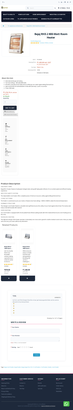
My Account (59, 383)
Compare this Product (11, 114)
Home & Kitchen (23, 14)
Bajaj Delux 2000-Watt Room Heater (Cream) (27, 249)
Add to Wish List (10, 111)
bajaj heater (17, 367)
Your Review (16, 335)
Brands (40, 383)
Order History (59, 386)
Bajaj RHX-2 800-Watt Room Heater (36, 26)
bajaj (22, 367)
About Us (3, 386)
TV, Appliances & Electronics (28, 19)
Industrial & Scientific (57, 14)
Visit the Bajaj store (36, 41)
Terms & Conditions (6, 394)
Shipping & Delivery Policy (8, 397)
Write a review (49, 43)
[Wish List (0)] (65, 2)
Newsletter (59, 391)
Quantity (6, 98)
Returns (22, 386)
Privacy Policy (5, 391)
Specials (40, 388)
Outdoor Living (8, 19)
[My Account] (62, 2)
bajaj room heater (9, 367)
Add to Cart (9, 108)
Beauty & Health (9, 14)
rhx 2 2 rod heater (35, 367)
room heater (55, 367)
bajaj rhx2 (27, 367)
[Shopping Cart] (68, 2)
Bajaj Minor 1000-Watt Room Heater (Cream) (8, 249)
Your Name (15, 327)
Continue (36, 355)
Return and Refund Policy (8, 388)
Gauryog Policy (5, 383)
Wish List (58, 388)
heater (49, 367)
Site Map (22, 388)
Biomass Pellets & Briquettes (51, 19)
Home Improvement (39, 14)
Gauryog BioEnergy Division (48, 406)
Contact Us (22, 383)
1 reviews (41, 43)
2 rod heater (44, 367)
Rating (14, 347)
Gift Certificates (42, 386)
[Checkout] (70, 2)
